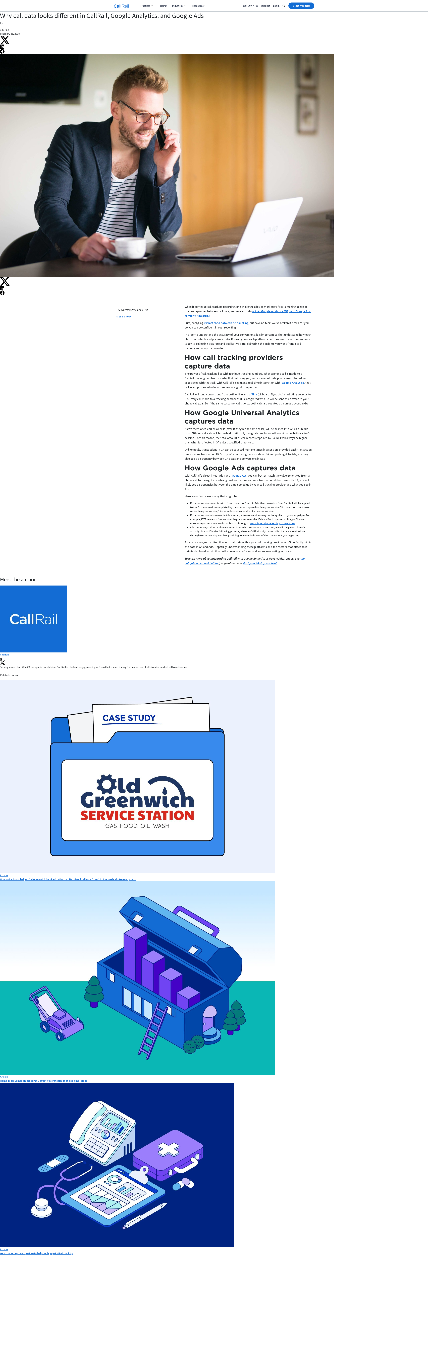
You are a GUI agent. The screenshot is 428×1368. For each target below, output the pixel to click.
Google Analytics (293, 383)
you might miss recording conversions (272, 523)
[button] (284, 6)
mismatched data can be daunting (226, 323)
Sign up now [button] (123, 316)
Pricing (162, 5)
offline (253, 394)
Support (265, 5)
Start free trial (301, 5)
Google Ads (239, 475)
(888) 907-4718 (250, 5)
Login (276, 5)
